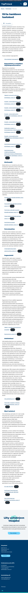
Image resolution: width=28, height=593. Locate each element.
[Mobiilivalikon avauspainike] (25, 3)
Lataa (21, 59)
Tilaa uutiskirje (13, 533)
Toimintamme (8, 8)
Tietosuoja (3, 586)
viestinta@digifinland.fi (5, 579)
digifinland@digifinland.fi (6, 577)
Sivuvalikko (8, 23)
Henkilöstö (5, 555)
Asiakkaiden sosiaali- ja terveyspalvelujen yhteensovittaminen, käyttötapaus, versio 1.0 (13, 130)
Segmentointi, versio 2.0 (10, 334)
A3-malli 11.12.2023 (8, 486)
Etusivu (2, 8)
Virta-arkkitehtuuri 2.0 (9, 399)
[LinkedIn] (2, 590)
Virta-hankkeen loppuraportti (11, 59)
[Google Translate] (21, 3)
